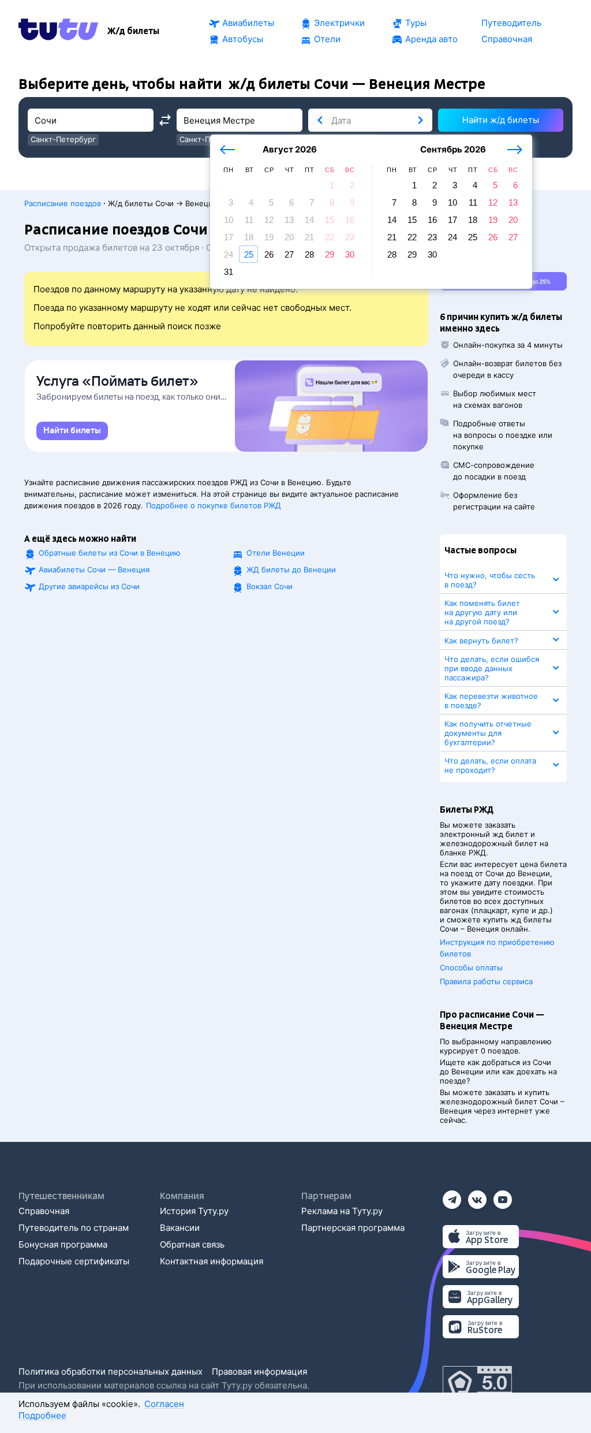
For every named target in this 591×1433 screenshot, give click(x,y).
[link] (72, 431)
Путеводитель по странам (73, 1227)
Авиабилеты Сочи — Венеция (94, 569)
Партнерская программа (353, 1227)
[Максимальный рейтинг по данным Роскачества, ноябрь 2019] (477, 1383)
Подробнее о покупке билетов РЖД (213, 505)
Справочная (43, 1210)
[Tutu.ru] (58, 31)
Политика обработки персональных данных (110, 1371)
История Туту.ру (194, 1210)
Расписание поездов (62, 203)
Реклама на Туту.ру (342, 1210)
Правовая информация (259, 1371)
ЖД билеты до (291, 569)
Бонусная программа (62, 1244)
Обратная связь (192, 1244)
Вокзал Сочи (269, 586)
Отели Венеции (275, 552)
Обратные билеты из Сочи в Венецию (110, 552)
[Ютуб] (502, 1195)
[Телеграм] (452, 1195)
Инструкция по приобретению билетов (497, 947)
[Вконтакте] (477, 1195)
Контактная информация (211, 1261)
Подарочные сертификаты (73, 1261)
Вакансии (180, 1227)
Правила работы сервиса (486, 981)
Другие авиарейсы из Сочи (89, 586)
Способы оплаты (471, 967)
